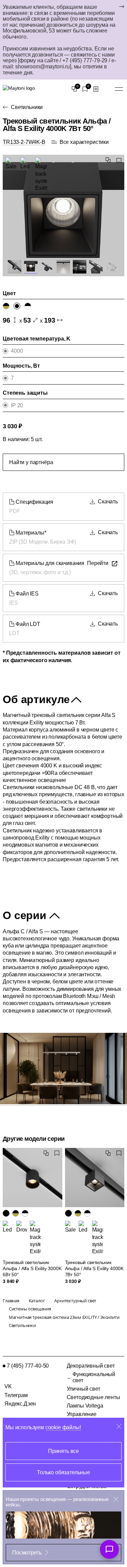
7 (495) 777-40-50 (28, 1366)
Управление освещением (82, 1417)
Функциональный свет (93, 1377)
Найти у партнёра (31, 462)
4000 (17, 351)
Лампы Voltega (85, 1406)
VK (8, 1386)
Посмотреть (26, 1552)
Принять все (63, 1451)
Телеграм (16, 1395)
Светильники (27, 107)
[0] (74, 89)
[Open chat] (109, 1549)
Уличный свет (83, 1389)
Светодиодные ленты (93, 1397)
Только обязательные (63, 1472)
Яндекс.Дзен (20, 1404)
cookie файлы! (63, 1427)
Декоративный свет (91, 1366)
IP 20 (17, 405)
